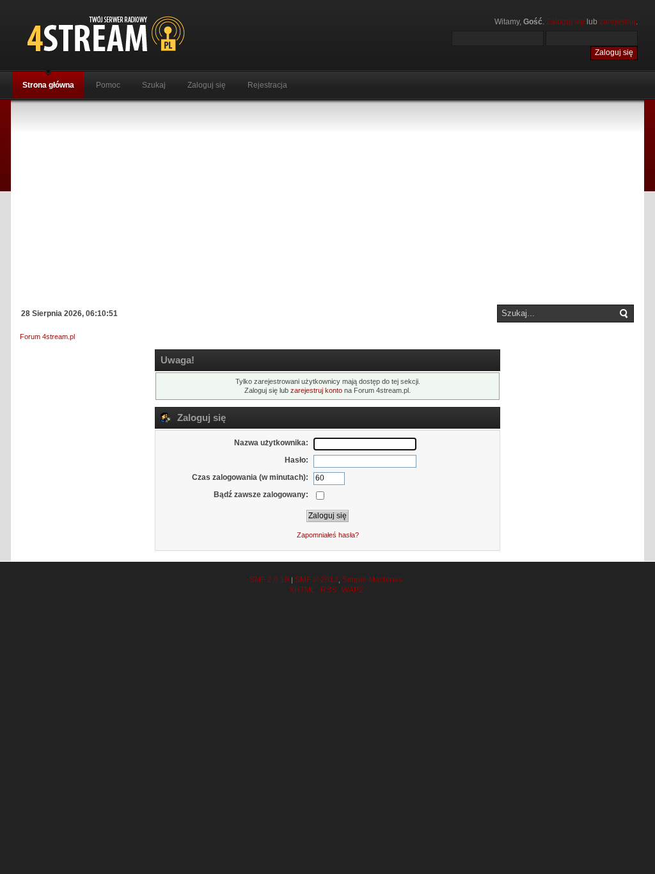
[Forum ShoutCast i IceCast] (164, 34)
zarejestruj (617, 21)
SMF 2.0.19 (269, 579)
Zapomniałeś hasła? (328, 535)
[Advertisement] (327, 202)
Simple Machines (372, 579)
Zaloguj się (565, 21)
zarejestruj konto (316, 390)
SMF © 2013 (316, 579)
